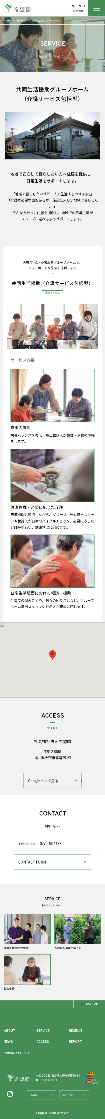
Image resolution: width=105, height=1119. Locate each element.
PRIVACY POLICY (17, 1053)
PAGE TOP (91, 1004)
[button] (52, 655)
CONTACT (67, 1094)
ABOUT (9, 1031)
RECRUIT (75, 1031)
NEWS (8, 1042)
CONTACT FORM (32, 862)
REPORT (75, 1042)
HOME (7, 20)
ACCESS (42, 1042)
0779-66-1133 (39, 843)
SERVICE (21, 20)
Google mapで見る (43, 780)
